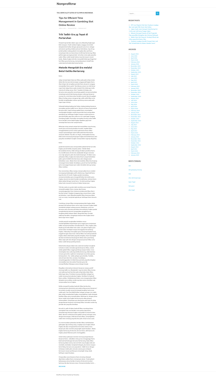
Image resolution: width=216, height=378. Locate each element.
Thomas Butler (72, 28)
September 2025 (136, 72)
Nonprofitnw (66, 4)
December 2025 (135, 66)
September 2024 (136, 96)
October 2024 (135, 94)
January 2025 (135, 88)
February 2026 (135, 62)
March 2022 (134, 151)
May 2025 (134, 80)
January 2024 (135, 112)
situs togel (132, 190)
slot (130, 165)
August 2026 (135, 54)
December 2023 (135, 114)
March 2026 (134, 60)
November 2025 (136, 68)
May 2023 (134, 128)
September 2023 (136, 120)
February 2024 (135, 110)
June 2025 (134, 78)
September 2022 (136, 145)
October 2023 (135, 118)
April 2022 (134, 149)
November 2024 (136, 92)
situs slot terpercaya (135, 178)
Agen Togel (132, 182)
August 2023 (135, 122)
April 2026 (134, 58)
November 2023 (136, 116)
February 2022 (135, 153)
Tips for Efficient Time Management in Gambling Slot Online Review (76, 21)
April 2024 (134, 106)
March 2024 (134, 108)
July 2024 (134, 100)
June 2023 (134, 126)
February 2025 (135, 86)
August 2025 (135, 74)
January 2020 (135, 155)
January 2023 (135, 137)
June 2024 (134, 102)
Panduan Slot (82, 28)
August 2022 (135, 147)
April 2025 (134, 82)
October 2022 (135, 143)
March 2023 (134, 133)
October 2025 (135, 70)
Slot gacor (131, 186)
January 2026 (135, 64)
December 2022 (135, 139)
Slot (130, 174)
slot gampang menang (135, 170)
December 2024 (135, 90)
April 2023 (134, 131)
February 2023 (135, 135)
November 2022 (136, 141)
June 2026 (134, 56)
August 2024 (135, 98)
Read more (62, 366)
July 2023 (134, 124)
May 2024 (134, 104)
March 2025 (134, 84)
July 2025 (134, 76)
